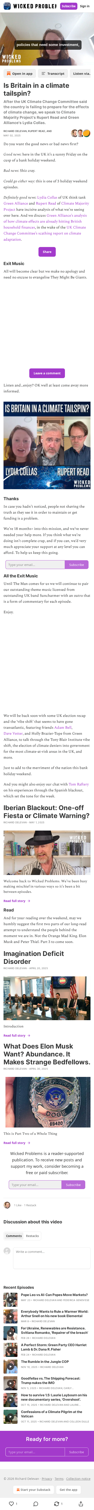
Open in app (22, 73)
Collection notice (78, 1479)
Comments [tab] (14, 1236)
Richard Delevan (15, 131)
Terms (59, 1479)
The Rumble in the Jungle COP (45, 1362)
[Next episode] (14, 61)
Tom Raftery (79, 784)
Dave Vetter (13, 733)
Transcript (55, 73)
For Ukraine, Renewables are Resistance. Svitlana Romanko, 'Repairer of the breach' (54, 1330)
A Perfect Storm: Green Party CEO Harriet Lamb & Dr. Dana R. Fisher (54, 1347)
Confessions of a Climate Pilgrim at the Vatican (51, 1414)
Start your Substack (35, 1490)
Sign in (85, 6)
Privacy (47, 1479)
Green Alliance (15, 203)
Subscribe (69, 6)
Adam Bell (62, 727)
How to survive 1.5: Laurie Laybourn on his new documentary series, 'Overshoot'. (54, 1397)
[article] (47, 1300)
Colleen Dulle (79, 1421)
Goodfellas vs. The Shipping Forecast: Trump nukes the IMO (50, 1380)
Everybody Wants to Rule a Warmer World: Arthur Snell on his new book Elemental (54, 1313)
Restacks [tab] (32, 1236)
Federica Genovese (76, 1300)
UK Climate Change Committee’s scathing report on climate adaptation (44, 233)
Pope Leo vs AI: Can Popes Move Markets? (54, 1295)
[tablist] (22, 1236)
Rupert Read (36, 131)
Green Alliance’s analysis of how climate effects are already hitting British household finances (45, 221)
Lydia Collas (46, 197)
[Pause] (5, 61)
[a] (10, 1299)
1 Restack (30, 1205)
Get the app (68, 1490)
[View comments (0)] (35, 1503)
